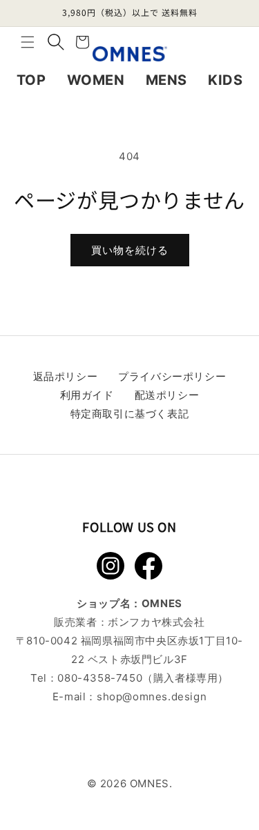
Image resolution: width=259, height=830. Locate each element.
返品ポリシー (65, 376)
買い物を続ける (130, 250)
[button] (27, 42)
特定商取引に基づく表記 (129, 413)
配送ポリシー (167, 395)
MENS (166, 80)
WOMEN (96, 80)
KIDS (225, 80)
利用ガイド (87, 395)
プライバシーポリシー (172, 376)
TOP (31, 80)
